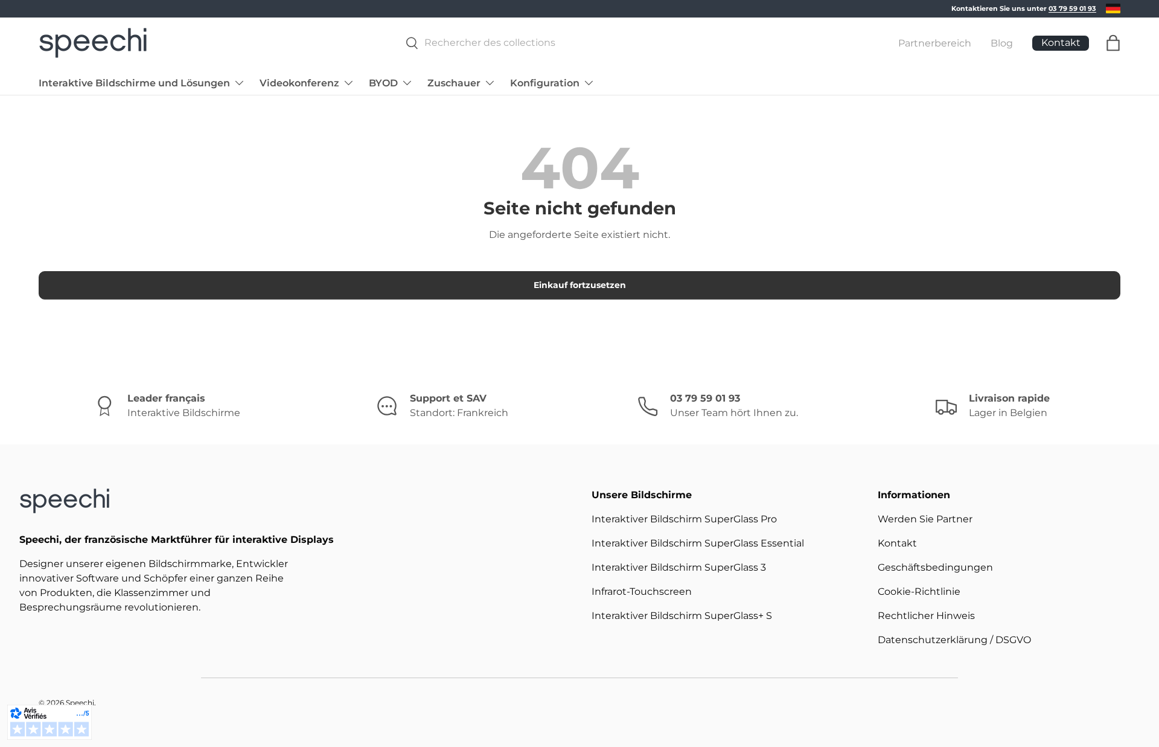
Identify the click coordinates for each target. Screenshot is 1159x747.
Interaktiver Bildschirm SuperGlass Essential (698, 543)
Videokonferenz (299, 82)
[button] (1113, 43)
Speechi (80, 702)
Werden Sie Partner (925, 519)
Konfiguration (545, 82)
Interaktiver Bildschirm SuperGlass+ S (682, 615)
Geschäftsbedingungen (935, 567)
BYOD (383, 82)
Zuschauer (454, 82)
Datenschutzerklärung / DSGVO (954, 640)
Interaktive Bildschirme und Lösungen (134, 82)
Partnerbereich (934, 42)
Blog (1002, 42)
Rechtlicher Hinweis (926, 615)
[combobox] (630, 43)
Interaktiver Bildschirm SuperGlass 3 (679, 567)
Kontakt (897, 543)
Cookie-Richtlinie (919, 591)
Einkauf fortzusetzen (580, 285)
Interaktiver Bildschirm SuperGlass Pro (684, 519)
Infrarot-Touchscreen (642, 591)
